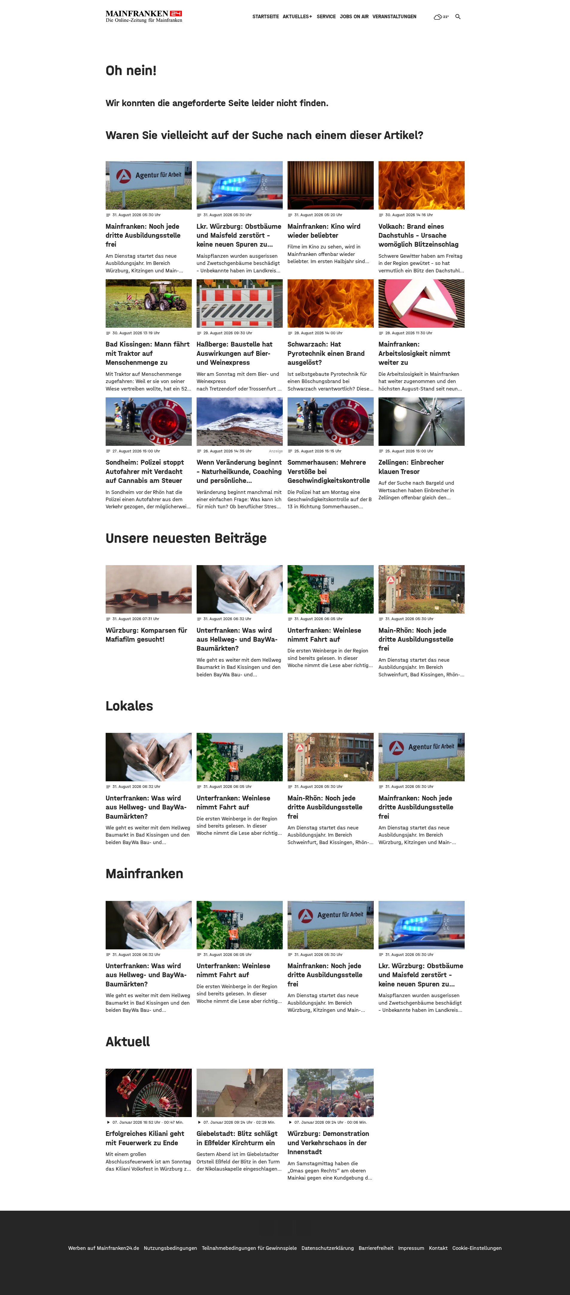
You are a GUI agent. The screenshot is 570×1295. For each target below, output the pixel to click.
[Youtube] (303, 1227)
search (458, 16)
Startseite (266, 16)
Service (326, 16)
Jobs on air (354, 16)
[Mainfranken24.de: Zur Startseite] (144, 16)
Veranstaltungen (395, 16)
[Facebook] (266, 1227)
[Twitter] (285, 1227)
